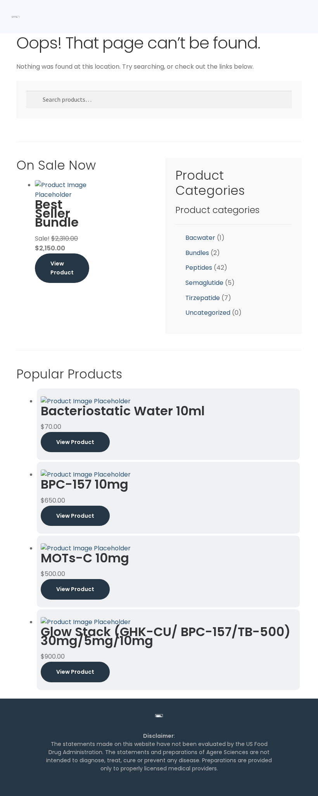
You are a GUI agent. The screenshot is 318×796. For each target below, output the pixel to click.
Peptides (198, 267)
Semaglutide (204, 282)
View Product (62, 268)
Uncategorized (207, 312)
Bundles (197, 252)
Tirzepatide (202, 297)
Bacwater (200, 237)
